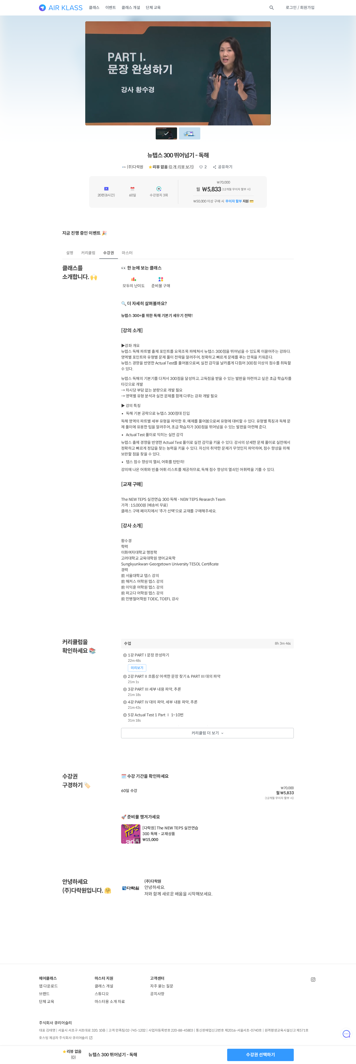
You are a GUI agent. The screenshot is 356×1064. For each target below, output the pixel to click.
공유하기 (225, 167)
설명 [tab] (69, 252)
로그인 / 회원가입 (300, 7)
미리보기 (137, 668)
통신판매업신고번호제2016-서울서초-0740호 (229, 1030)
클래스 (94, 7)
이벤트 (110, 7)
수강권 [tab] (108, 252)
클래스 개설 (131, 7)
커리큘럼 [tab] (88, 252)
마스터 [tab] (127, 252)
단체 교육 (153, 7)
